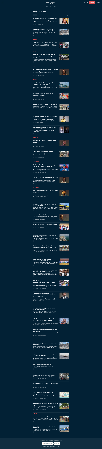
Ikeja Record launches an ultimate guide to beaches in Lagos (44, 235)
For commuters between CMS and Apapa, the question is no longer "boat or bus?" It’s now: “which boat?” (45, 430)
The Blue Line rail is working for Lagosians (44, 374)
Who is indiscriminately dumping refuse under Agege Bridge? (44, 308)
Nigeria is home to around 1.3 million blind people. (43, 225)
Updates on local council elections (42, 416)
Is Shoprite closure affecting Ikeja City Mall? (45, 104)
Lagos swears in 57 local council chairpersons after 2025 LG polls (42, 260)
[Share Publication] (87, 2)
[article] (51, 22)
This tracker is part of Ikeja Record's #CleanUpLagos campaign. (43, 367)
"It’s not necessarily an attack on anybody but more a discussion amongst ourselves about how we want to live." (45, 181)
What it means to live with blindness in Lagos (45, 224)
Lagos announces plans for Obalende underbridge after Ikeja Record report (43, 152)
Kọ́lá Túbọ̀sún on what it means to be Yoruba (45, 215)
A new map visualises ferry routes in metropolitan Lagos (43, 393)
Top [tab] (38, 15)
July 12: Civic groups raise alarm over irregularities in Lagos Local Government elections (44, 282)
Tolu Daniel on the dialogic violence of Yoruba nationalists (45, 191)
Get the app (56, 443)
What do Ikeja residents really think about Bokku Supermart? (44, 204)
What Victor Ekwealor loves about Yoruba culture (44, 141)
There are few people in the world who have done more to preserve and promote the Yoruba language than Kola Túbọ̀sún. (45, 217)
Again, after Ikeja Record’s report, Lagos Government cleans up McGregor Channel (44, 246)
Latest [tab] (35, 15)
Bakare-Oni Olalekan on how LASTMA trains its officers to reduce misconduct (45, 117)
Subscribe (92, 2)
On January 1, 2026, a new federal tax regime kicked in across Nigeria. (44, 131)
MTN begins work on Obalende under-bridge (45, 42)
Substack (45, 446)
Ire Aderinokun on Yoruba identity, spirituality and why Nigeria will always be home (45, 70)
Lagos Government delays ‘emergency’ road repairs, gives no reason (45, 354)
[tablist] (36, 15)
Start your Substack (48, 443)
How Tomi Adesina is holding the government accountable (45, 178)
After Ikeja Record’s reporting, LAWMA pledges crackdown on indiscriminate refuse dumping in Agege (45, 295)
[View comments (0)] (42, 26)
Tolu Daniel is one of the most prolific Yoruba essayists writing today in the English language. (44, 194)
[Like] (34, 36)
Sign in (98, 2)
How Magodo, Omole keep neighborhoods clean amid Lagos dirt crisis (44, 83)
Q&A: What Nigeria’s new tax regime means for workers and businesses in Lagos (44, 128)
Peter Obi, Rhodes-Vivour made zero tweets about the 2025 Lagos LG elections (45, 270)
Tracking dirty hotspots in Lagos (42, 364)
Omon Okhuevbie (41, 24)
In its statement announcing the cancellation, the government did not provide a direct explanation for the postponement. (45, 357)
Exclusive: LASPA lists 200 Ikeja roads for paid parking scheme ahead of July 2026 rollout (44, 56)
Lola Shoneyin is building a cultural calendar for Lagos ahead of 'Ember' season (45, 319)
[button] (47, 6)
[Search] (85, 2)
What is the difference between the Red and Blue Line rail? (45, 330)
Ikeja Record (42, 421)
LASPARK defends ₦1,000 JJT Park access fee (45, 383)
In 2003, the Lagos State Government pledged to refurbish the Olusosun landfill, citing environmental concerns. (45, 347)
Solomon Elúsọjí (41, 75)
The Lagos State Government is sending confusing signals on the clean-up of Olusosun (44, 166)
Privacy (50, 440)
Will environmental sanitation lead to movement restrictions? (43, 94)
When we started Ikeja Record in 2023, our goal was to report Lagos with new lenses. (45, 239)
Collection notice (58, 440)
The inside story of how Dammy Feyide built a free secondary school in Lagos (45, 19)
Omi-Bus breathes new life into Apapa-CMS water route (45, 426)
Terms (53, 440)
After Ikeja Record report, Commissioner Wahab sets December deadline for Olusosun (45, 30)
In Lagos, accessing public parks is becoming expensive (45, 404)
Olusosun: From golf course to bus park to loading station (44, 343)
